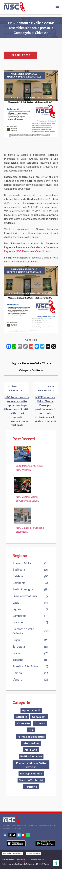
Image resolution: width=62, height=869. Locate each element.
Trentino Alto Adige (25, 666)
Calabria (18, 576)
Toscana (18, 659)
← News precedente (15, 388)
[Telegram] (19, 835)
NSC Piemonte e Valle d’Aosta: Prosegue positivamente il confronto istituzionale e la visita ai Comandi (45, 409)
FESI (31, 729)
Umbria (17, 673)
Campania (19, 582)
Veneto (17, 679)
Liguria (17, 609)
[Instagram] (10, 835)
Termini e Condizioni (12, 853)
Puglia (17, 640)
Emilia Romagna (23, 589)
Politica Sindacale (31, 756)
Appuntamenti (31, 710)
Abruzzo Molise (23, 563)
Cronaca (40, 723)
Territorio (37, 370)
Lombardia (19, 615)
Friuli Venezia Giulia (25, 596)
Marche (18, 622)
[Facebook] (5, 835)
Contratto (23, 723)
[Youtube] (23, 835)
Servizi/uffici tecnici (31, 780)
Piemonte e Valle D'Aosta (23, 631)
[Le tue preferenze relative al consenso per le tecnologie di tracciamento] (56, 863)
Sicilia (16, 653)
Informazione (31, 743)
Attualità (21, 716)
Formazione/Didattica (31, 736)
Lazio (16, 602)
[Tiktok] (14, 835)
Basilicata (19, 569)
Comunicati (39, 716)
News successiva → (46, 388)
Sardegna (19, 646)
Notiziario (31, 749)
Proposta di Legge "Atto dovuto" (31, 764)
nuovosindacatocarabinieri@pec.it (15, 862)
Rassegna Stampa (31, 773)
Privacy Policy (33, 853)
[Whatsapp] (28, 835)
